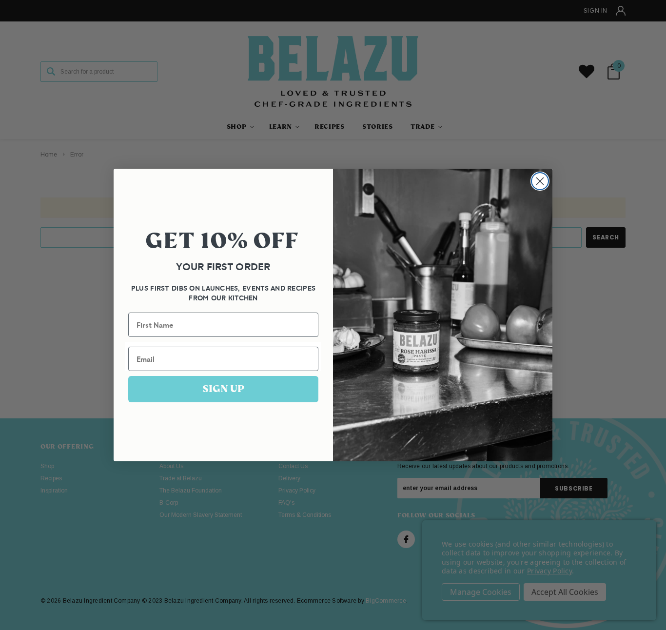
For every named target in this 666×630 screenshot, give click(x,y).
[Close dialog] (539, 181)
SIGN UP (223, 389)
